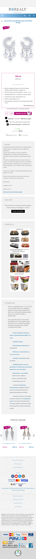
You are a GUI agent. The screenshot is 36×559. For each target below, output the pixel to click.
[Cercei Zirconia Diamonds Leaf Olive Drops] (18, 49)
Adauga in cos (21, 113)
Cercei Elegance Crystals (8, 443)
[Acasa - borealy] (18, 10)
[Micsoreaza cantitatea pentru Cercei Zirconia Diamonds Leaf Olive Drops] (6, 113)
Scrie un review (18, 211)
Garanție (19, 358)
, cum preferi (20, 373)
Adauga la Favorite (12, 135)
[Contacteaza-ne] (25, 15)
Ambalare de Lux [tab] (9, 224)
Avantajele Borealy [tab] (10, 303)
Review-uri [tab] (8, 200)
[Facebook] (12, 476)
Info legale (18, 464)
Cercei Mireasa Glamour (25, 443)
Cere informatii (24, 135)
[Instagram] (23, 476)
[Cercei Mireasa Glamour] (26, 433)
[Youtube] (16, 476)
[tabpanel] (18, 49)
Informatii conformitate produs (12, 192)
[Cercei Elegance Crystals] (9, 433)
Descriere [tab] (7, 144)
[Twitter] (19, 476)
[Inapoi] (1, 21)
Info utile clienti (18, 460)
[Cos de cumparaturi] (30, 15)
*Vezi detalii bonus (28, 105)
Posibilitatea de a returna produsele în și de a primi (21, 367)
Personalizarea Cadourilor (20, 345)
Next (33, 51)
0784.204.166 (25, 124)
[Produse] (2, 16)
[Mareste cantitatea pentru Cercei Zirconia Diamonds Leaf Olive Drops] (12, 113)
